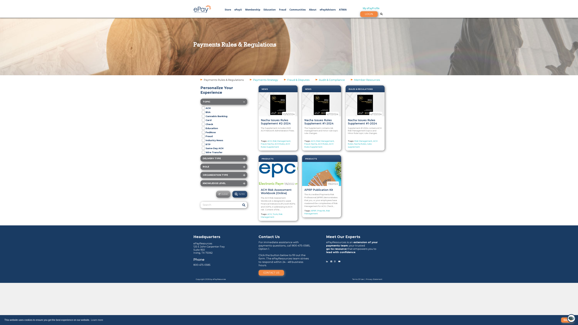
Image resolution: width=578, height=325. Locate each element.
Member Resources (367, 79)
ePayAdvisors (328, 9)
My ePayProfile (371, 8)
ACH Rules (280, 144)
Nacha (270, 144)
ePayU (238, 9)
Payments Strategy (265, 79)
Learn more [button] (97, 320)
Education (270, 9)
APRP (313, 210)
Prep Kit (321, 210)
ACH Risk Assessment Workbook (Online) (276, 191)
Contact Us (271, 272)
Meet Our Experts (343, 237)
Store (228, 9)
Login (369, 14)
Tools (275, 214)
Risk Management (282, 141)
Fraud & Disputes (298, 79)
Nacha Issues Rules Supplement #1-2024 (319, 122)
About (312, 9)
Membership (252, 9)
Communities (297, 9)
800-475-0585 (201, 264)
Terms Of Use (358, 279)
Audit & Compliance (332, 79)
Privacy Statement (374, 279)
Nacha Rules (360, 144)
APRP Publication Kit (318, 189)
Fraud (282, 9)
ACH (269, 141)
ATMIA (343, 9)
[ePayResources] (202, 8)
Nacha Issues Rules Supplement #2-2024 (276, 122)
